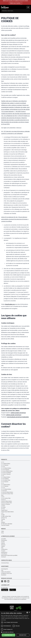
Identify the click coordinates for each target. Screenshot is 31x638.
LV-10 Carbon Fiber (5, 480)
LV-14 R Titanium (5, 469)
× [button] (29, 612)
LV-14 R (3, 466)
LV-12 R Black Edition (6, 489)
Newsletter (3, 575)
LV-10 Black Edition (5, 477)
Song (2, 532)
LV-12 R (3, 487)
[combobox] (27, 612)
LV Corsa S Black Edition (6, 471)
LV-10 (2, 475)
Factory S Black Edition (6, 501)
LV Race (3, 505)
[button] (15, 632)
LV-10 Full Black (5, 478)
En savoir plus (4, 587)
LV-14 (2, 462)
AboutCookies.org (10, 304)
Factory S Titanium (5, 504)
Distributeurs (4, 552)
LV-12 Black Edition (5, 484)
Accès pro (3, 556)
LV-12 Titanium (4, 486)
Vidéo (2, 531)
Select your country (15, 3)
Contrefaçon (4, 553)
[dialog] (15, 624)
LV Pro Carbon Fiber (6, 498)
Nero (2, 495)
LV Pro (2, 496)
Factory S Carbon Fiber (6, 502)
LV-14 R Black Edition (6, 468)
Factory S (3, 499)
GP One (3, 508)
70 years (3, 550)
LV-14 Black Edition (5, 463)
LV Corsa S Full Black (6, 472)
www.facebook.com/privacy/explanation (18, 417)
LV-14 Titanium (4, 465)
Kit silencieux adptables (6, 523)
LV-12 (2, 483)
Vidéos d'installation (6, 572)
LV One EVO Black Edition (7, 492)
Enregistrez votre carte (6, 573)
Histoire (3, 543)
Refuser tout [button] (22, 635)
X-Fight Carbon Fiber (6, 516)
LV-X (2, 513)
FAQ (2, 570)
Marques (3, 544)
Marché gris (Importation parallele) (9, 555)
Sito (2, 520)
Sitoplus (3, 522)
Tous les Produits (5, 525)
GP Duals (3, 507)
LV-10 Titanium (4, 481)
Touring (3, 519)
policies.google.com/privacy (18, 412)
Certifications (4, 549)
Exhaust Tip (4, 517)
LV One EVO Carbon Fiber (7, 493)
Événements (4, 540)
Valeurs (3, 546)
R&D (2, 547)
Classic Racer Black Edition (7, 511)
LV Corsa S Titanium (6, 474)
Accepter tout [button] (8, 635)
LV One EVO (4, 490)
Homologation (4, 569)
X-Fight (3, 514)
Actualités (3, 538)
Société (3, 541)
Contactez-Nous (5, 562)
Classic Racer (4, 510)
